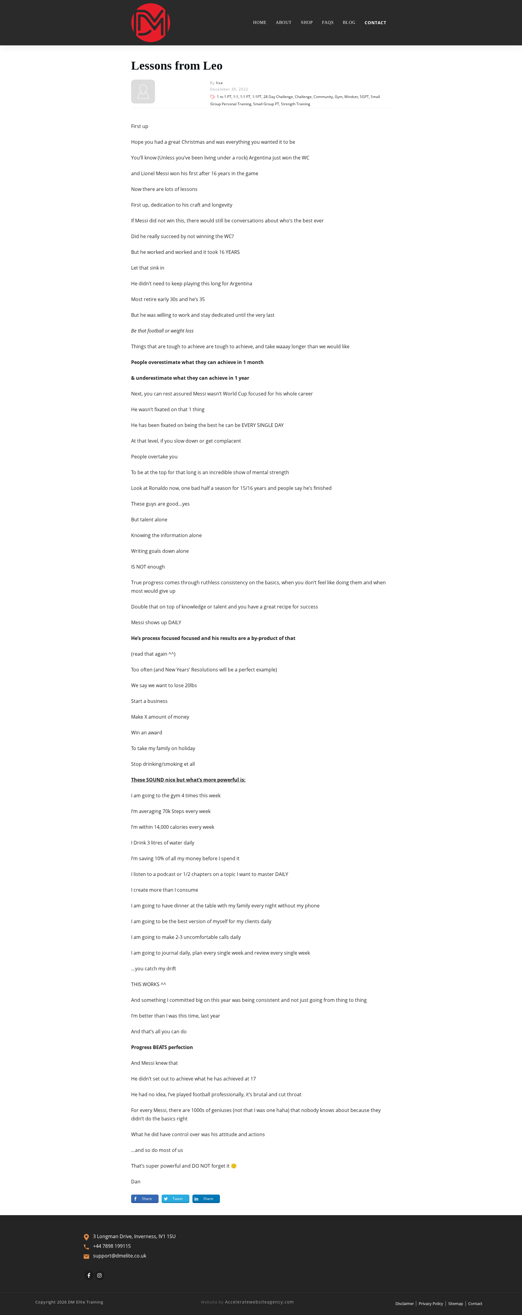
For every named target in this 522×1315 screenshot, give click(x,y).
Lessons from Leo (177, 65)
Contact (475, 1303)
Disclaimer (405, 1303)
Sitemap (455, 1303)
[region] (78, 1262)
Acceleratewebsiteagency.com (259, 1302)
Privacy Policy (431, 1303)
